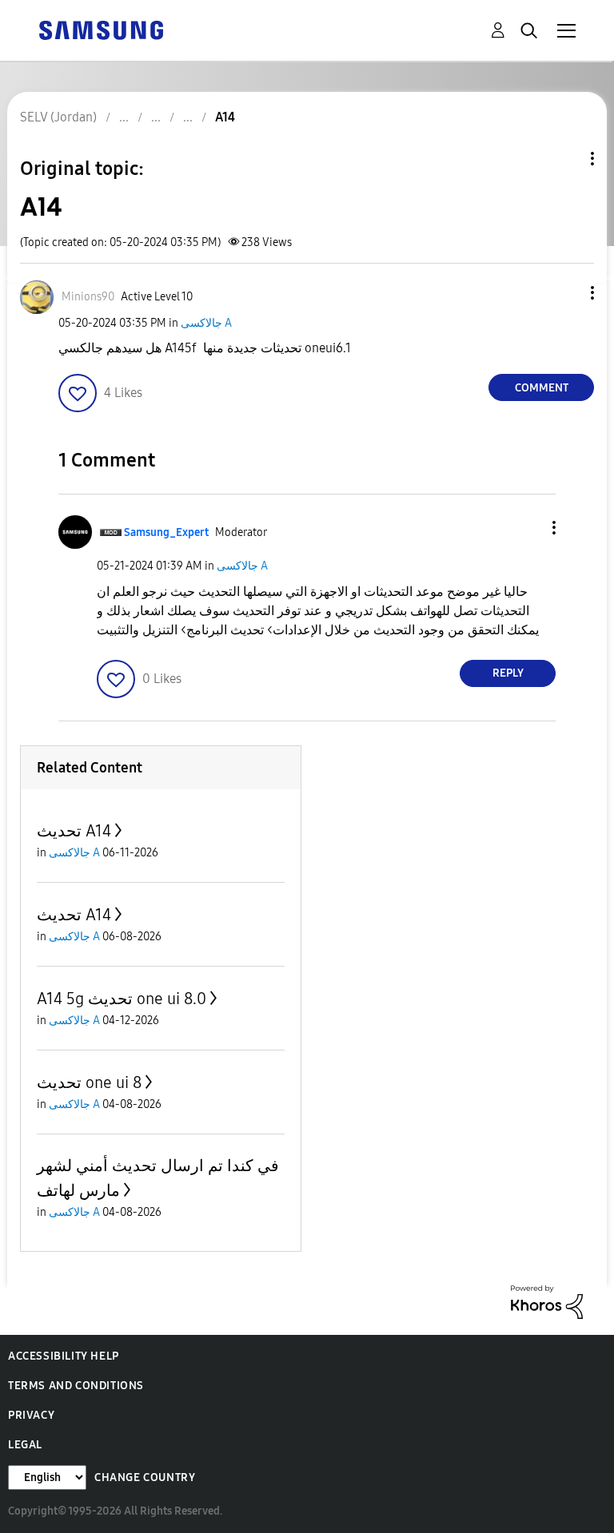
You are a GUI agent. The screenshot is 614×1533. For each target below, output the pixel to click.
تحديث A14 (74, 830)
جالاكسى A (206, 323)
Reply (508, 673)
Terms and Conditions (76, 1385)
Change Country (144, 1477)
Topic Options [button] (565, 158)
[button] (566, 292)
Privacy (31, 1415)
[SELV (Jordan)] (100, 29)
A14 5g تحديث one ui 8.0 (121, 998)
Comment (541, 388)
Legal (25, 1445)
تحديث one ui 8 (89, 1082)
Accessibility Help (63, 1356)
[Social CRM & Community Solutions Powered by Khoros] (547, 1301)
